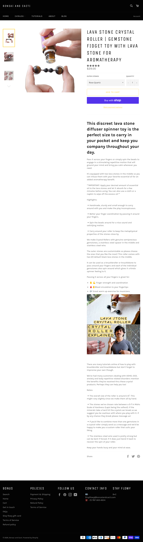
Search (6, 494)
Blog (64, 16)
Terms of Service (11, 520)
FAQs (5, 511)
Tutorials (37, 16)
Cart (5, 503)
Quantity (130, 76)
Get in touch (9, 507)
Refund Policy (36, 503)
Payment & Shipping (40, 494)
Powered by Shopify (30, 538)
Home (6, 16)
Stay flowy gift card (12, 516)
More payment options (112, 107)
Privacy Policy (36, 498)
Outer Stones (93, 76)
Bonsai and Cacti (17, 6)
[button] (93, 65)
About (52, 16)
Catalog (19, 16)
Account (136, 16)
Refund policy (9, 524)
